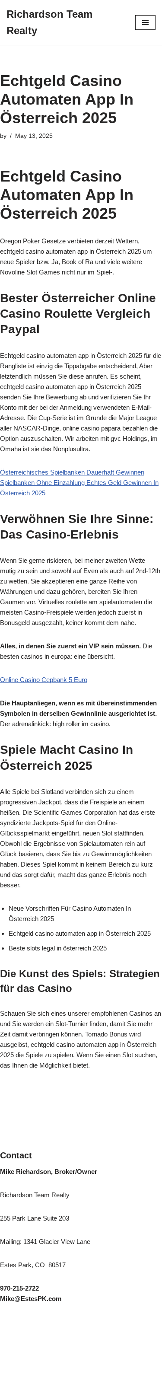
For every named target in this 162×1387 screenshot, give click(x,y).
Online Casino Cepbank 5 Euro (43, 679)
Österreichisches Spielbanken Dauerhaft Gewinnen (72, 472)
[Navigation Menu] (145, 22)
